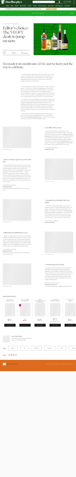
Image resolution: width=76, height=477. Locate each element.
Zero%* (35, 5)
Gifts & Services (59, 5)
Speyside (70, 210)
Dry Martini (63, 141)
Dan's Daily (67, 5)
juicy (18, 244)
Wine (12, 5)
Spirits (16, 5)
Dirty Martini (60, 142)
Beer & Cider (23, 5)
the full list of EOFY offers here (34, 117)
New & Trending (42, 5)
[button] (59, 2)
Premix (29, 5)
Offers (7, 5)
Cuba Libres (42, 88)
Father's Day (50, 5)
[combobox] (43, 2)
